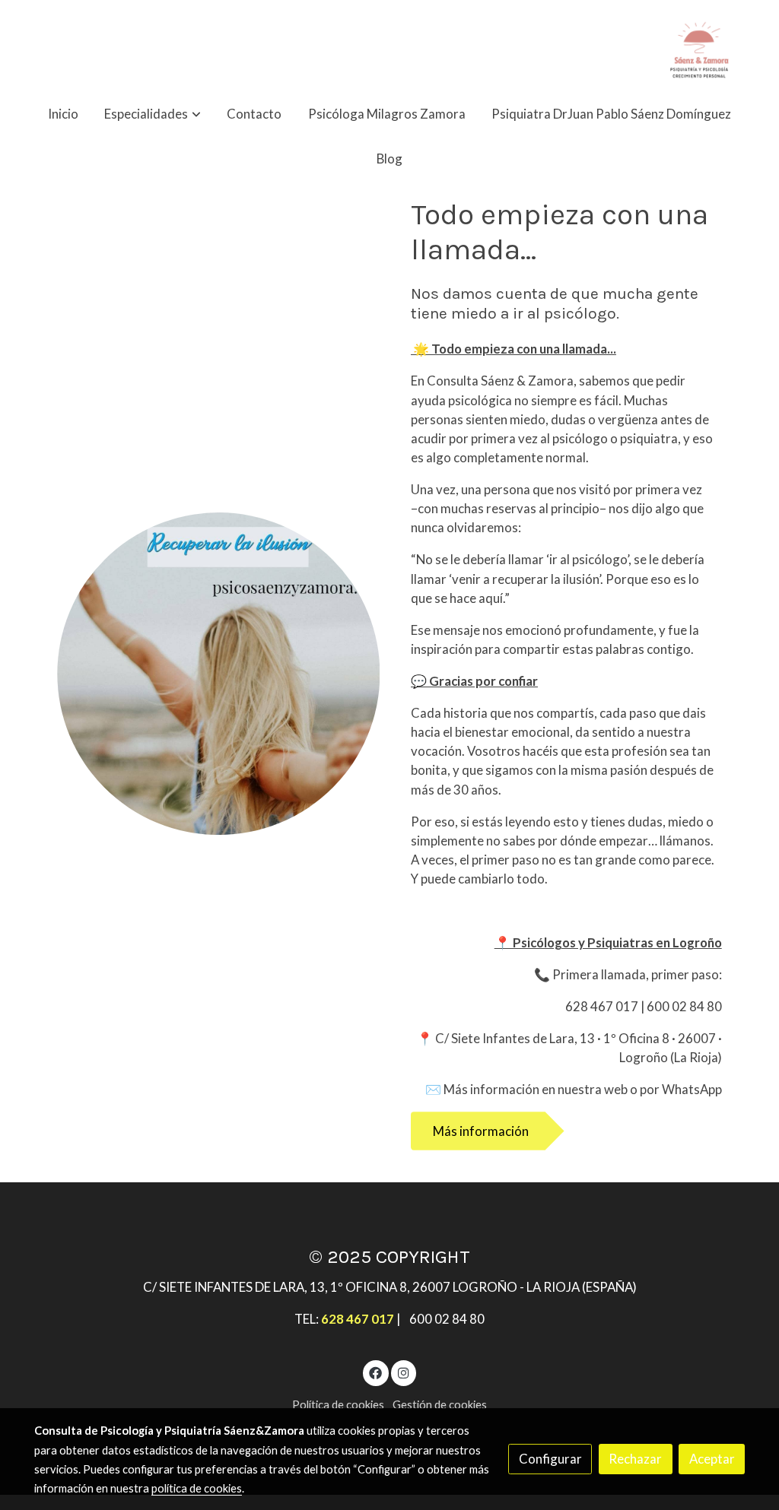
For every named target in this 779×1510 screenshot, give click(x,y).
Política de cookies (338, 1404)
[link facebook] (376, 1372)
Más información (481, 1131)
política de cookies (196, 1488)
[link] (699, 45)
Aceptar (712, 1459)
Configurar (550, 1459)
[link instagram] (403, 1372)
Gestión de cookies (440, 1404)
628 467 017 (357, 1319)
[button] (153, 113)
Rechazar (635, 1459)
